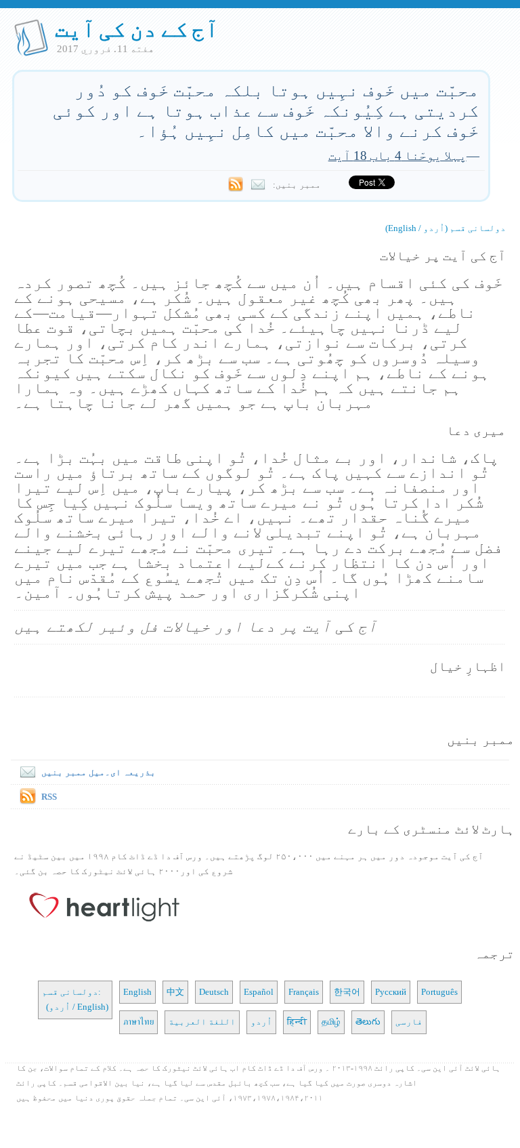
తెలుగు (368, 1022)
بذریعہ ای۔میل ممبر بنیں (98, 772)
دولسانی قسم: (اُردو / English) (75, 999)
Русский (390, 992)
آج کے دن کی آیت (137, 29)
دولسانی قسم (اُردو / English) (445, 228)
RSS (49, 797)
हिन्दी (297, 1022)
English (137, 992)
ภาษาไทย (138, 1022)
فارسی (408, 1022)
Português (439, 992)
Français (303, 992)
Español (259, 992)
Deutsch (214, 992)
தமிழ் (331, 1022)
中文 (175, 992)
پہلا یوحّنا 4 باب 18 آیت (397, 155)
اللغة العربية (202, 1022)
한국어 (347, 992)
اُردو (261, 1022)
